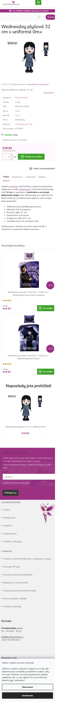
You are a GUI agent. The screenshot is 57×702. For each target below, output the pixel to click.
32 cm (17, 115)
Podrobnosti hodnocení (38, 84)
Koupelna (7, 525)
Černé (17, 111)
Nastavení (27, 687)
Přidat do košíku (33, 156)
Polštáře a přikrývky (12, 541)
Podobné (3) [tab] (17, 176)
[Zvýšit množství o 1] (12, 155)
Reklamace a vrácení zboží (15, 582)
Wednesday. (25, 189)
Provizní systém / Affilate (14, 598)
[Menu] (51, 17)
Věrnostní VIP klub (11, 566)
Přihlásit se (10, 492)
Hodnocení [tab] (31, 176)
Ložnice (6, 509)
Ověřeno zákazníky (12, 606)
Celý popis (48, 92)
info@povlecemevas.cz (12, 637)
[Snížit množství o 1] (12, 158)
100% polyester (21, 124)
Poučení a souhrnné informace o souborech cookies (27, 558)
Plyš (30, 124)
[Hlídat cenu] (42, 168)
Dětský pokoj (9, 517)
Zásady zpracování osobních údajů (19, 590)
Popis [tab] (6, 176)
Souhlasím (27, 695)
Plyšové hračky (21, 97)
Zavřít (16, 168)
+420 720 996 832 (10, 639)
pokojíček (14, 186)
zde (11, 680)
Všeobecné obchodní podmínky (17, 574)
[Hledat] (39, 17)
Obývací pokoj (9, 533)
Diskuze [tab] (41, 176)
